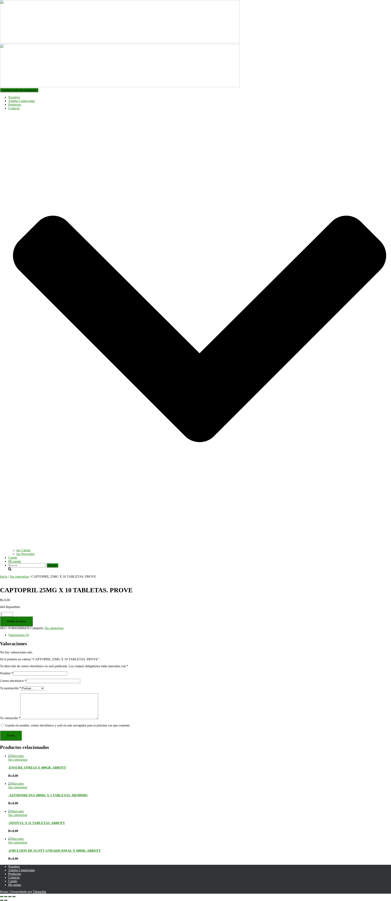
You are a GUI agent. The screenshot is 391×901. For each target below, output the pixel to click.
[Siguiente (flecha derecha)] (5, 900)
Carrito (12, 557)
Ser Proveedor (25, 554)
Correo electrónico (13, 681)
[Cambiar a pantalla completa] (5, 896)
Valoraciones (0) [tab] (18, 635)
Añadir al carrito (16, 621)
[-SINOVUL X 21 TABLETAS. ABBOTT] (16, 811)
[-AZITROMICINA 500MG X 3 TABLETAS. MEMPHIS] (16, 783)
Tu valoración (10, 718)
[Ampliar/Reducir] (1, 896)
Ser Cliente (23, 550)
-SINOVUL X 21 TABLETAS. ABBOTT (36, 823)
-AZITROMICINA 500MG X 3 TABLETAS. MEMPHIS (48, 795)
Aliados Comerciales (21, 101)
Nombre (6, 673)
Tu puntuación (10, 688)
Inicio (3, 576)
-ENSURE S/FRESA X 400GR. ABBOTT (37, 767)
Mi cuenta (14, 561)
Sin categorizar (19, 576)
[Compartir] (9, 896)
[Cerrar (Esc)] (13, 896)
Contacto (14, 877)
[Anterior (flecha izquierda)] (1, 900)
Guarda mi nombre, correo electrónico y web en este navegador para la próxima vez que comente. (67, 725)
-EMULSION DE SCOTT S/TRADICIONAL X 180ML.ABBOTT (54, 850)
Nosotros (14, 97)
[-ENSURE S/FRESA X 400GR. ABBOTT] (16, 756)
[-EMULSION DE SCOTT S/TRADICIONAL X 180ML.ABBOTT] (16, 839)
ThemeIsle (39, 891)
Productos (14, 104)
